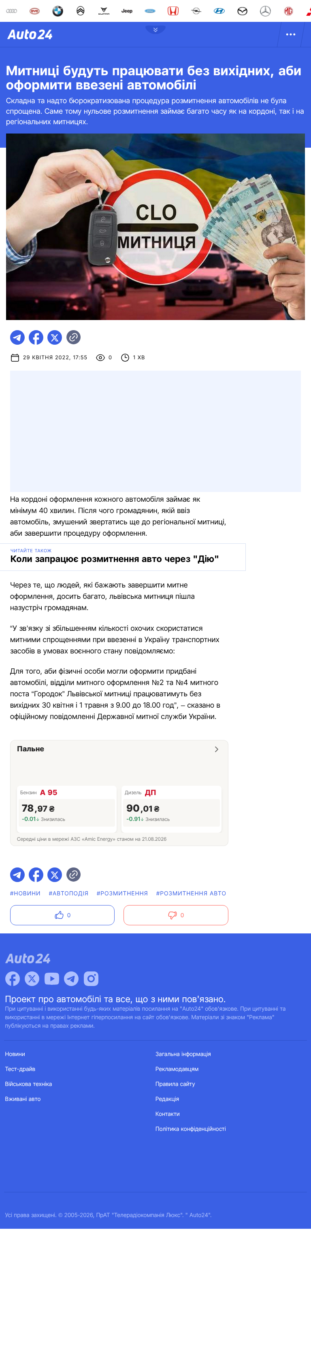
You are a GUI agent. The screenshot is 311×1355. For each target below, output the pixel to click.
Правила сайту (175, 1084)
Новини (15, 1054)
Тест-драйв (20, 1069)
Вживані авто (23, 1099)
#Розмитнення (122, 893)
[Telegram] (71, 978)
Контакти (168, 1114)
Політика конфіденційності (191, 1129)
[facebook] (36, 337)
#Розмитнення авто (191, 893)
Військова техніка (28, 1084)
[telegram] (17, 337)
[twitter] (54, 337)
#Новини (25, 893)
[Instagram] (91, 978)
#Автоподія (69, 893)
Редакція (167, 1099)
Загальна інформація (183, 1054)
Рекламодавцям (177, 1069)
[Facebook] (12, 978)
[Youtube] (52, 978)
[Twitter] (32, 978)
